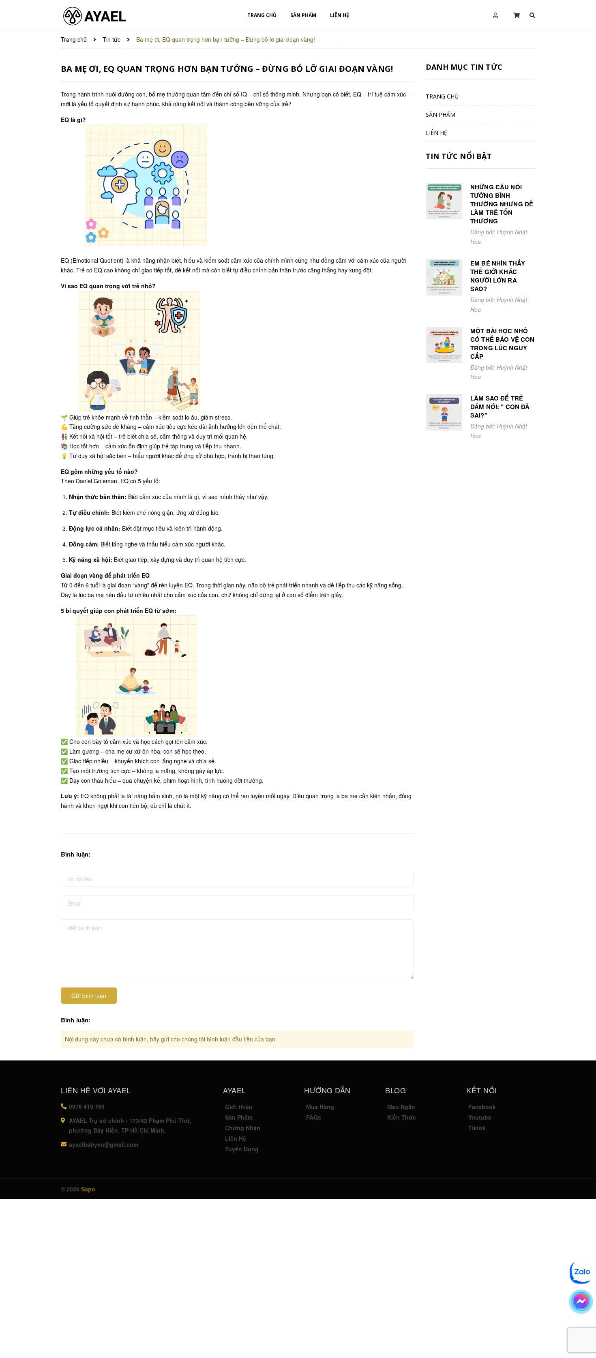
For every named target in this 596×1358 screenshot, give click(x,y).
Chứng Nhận (242, 1128)
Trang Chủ (262, 15)
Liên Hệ (235, 1138)
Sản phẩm (303, 15)
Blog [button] (395, 1090)
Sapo (88, 1189)
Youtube (479, 1117)
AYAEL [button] (234, 1090)
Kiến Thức (401, 1117)
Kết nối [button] (481, 1090)
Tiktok (477, 1128)
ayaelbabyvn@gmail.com (103, 1144)
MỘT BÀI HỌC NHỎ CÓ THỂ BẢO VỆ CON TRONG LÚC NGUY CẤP (502, 343)
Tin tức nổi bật (459, 156)
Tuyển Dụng (242, 1149)
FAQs (313, 1117)
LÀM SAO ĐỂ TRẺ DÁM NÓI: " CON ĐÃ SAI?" (500, 407)
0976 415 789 (87, 1106)
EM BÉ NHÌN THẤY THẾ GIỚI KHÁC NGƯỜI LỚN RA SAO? (497, 276)
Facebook (482, 1107)
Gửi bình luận (88, 996)
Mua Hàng (320, 1107)
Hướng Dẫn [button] (327, 1090)
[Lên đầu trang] (580, 1332)
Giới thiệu (239, 1107)
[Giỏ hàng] (517, 15)
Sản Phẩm (239, 1117)
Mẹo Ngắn (401, 1107)
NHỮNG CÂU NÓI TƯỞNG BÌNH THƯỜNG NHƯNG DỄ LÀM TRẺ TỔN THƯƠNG (501, 203)
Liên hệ (339, 15)
